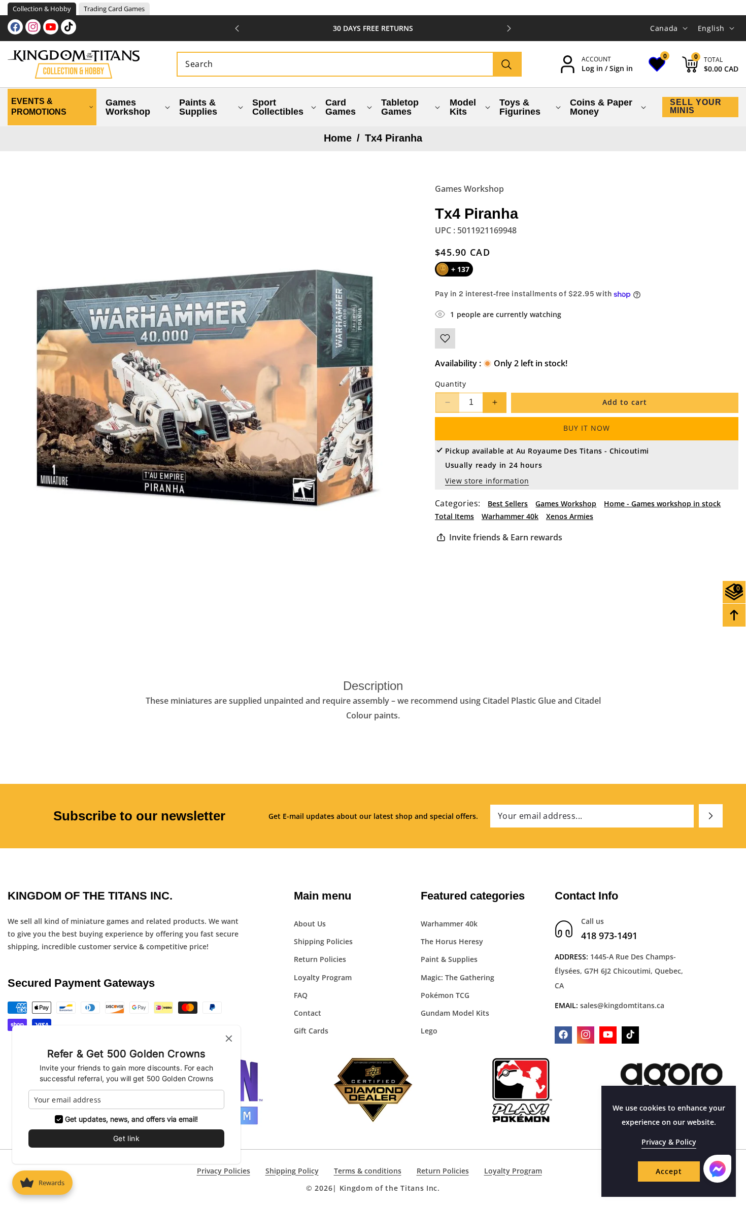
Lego (429, 1031)
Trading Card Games (114, 8)
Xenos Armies (569, 516)
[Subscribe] (711, 815)
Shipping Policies (323, 941)
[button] (509, 28)
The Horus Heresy (452, 941)
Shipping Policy (292, 1171)
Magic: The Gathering (457, 977)
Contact (307, 1012)
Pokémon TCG (445, 994)
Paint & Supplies (449, 959)
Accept (669, 1171)
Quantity (450, 384)
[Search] (507, 64)
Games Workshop (469, 188)
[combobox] (349, 64)
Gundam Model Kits (455, 1012)
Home (338, 138)
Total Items (454, 516)
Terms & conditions (367, 1171)
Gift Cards (311, 1031)
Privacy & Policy (668, 1142)
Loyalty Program (323, 977)
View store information (487, 481)
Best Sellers (508, 503)
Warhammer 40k (510, 516)
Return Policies (320, 959)
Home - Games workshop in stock (662, 503)
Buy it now (586, 428)
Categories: (457, 503)
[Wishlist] (445, 338)
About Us (310, 923)
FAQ (301, 994)
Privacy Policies (223, 1171)
